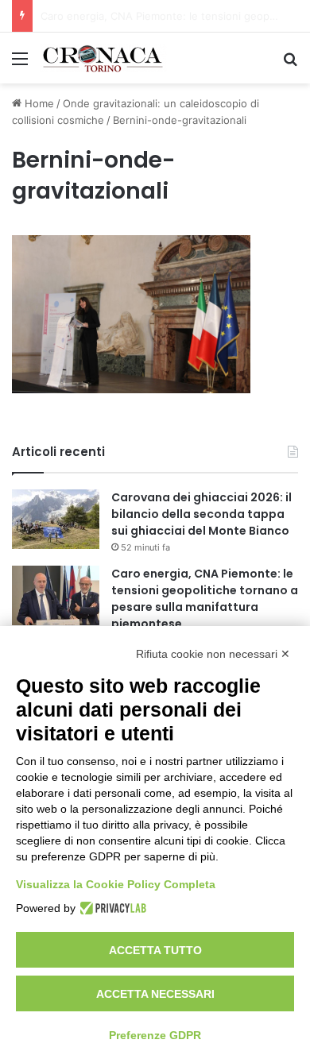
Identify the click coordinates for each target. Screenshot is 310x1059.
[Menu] (20, 64)
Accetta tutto (155, 950)
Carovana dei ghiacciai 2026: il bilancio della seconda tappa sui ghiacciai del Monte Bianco (201, 514)
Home (37, 103)
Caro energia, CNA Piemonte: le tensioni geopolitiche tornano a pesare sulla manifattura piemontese (204, 599)
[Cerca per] (290, 64)
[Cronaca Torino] (103, 58)
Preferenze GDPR (155, 1035)
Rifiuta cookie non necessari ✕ (213, 653)
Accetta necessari (155, 993)
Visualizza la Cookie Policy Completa (115, 884)
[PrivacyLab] (111, 908)
